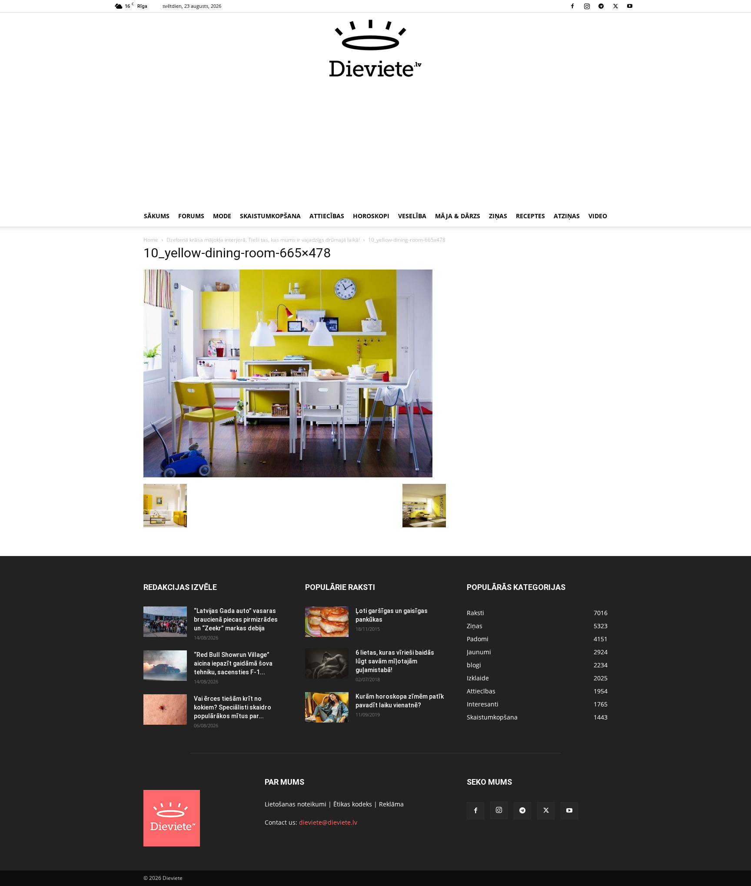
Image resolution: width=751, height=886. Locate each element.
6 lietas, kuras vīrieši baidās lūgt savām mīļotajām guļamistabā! (395, 661)
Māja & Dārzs (457, 216)
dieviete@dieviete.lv (328, 822)
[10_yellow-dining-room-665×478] (287, 475)
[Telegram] (601, 6)
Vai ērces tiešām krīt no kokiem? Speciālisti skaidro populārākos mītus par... (232, 707)
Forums (191, 216)
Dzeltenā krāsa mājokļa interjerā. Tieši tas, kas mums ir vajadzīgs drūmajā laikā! (263, 239)
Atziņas (567, 216)
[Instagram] (586, 6)
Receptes (530, 216)
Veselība (412, 216)
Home (150, 239)
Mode (222, 216)
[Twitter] (615, 6)
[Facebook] (572, 6)
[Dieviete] (375, 48)
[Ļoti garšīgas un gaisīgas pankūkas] (327, 621)
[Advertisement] (375, 142)
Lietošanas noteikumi (295, 804)
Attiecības (326, 216)
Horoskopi (371, 216)
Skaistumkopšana (270, 216)
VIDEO (597, 216)
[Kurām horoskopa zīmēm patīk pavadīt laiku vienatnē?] (327, 707)
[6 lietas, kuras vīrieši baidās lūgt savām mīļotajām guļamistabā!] (327, 663)
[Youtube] (629, 6)
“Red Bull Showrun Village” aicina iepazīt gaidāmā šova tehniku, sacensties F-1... (233, 663)
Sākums (156, 216)
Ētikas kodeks (352, 804)
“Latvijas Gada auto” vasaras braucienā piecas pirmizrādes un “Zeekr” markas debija (236, 619)
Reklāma (391, 804)
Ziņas (498, 216)
